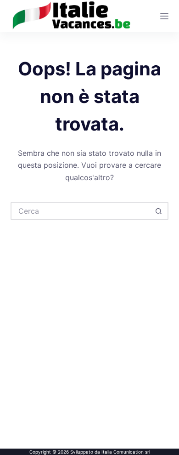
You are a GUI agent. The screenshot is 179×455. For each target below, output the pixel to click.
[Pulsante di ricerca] (159, 211)
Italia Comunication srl (125, 452)
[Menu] (164, 16)
